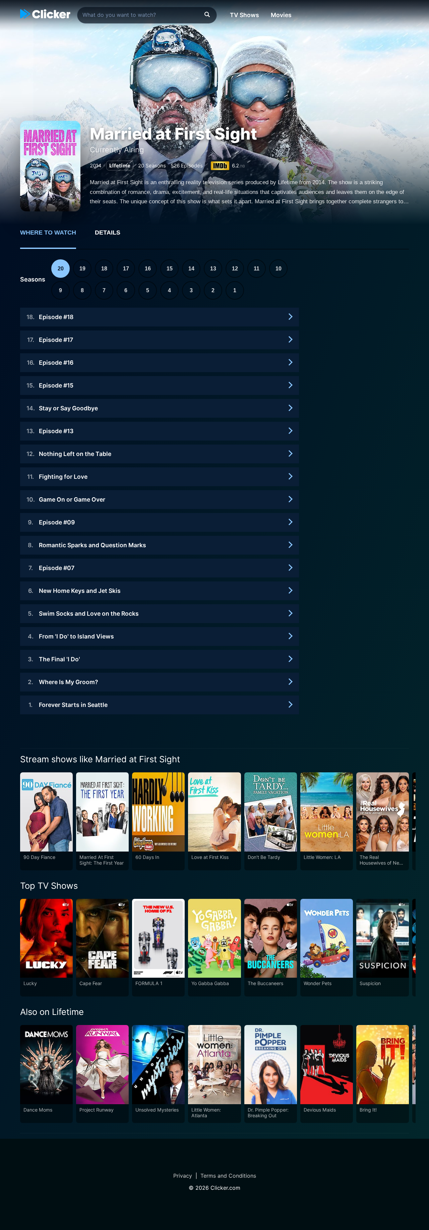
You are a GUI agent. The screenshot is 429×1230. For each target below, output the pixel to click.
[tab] (52, 236)
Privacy (182, 1175)
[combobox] (147, 15)
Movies (281, 14)
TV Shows (244, 14)
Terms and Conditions (228, 1175)
